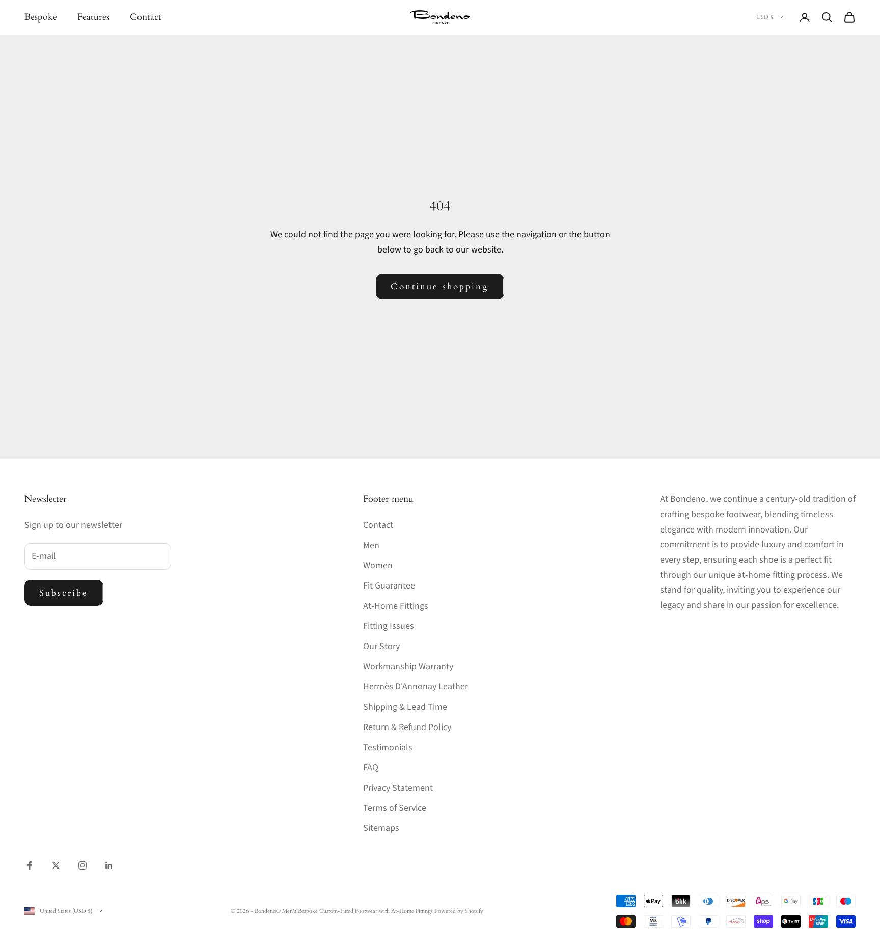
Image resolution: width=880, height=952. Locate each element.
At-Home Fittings (395, 606)
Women (378, 565)
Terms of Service (394, 808)
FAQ (370, 767)
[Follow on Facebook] (29, 865)
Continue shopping (440, 286)
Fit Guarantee (389, 585)
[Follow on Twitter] (56, 865)
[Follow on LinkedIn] (109, 865)
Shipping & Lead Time (405, 707)
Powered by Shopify (458, 911)
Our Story (381, 646)
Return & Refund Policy (407, 727)
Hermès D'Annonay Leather (415, 686)
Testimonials (388, 747)
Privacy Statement (398, 787)
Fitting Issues (388, 626)
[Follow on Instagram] (82, 865)
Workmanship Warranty (408, 666)
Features (93, 17)
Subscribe (64, 593)
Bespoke (40, 17)
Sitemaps (381, 828)
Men (371, 545)
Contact (145, 17)
